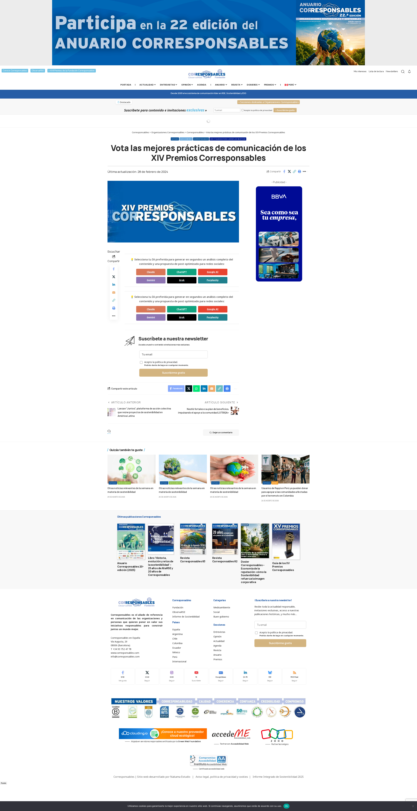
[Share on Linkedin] (114, 285)
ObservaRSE (38, 70)
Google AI (212, 271)
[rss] (294, 676)
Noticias (175, 139)
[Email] (114, 292)
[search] (402, 71)
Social (274, 483)
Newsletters (392, 71)
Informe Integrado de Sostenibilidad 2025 (278, 777)
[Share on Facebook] (284, 171)
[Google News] (221, 676)
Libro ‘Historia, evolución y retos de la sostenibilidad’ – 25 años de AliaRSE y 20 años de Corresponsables (160, 566)
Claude (151, 271)
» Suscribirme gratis (285, 110)
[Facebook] (123, 676)
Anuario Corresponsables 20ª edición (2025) (130, 566)
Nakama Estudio (180, 777)
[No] (413, 806)
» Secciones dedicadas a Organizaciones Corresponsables (268, 102)
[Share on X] (289, 171)
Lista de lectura (376, 71)
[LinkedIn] (245, 676)
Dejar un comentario (222, 432)
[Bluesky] (270, 676)
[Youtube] (196, 676)
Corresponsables (201, 139)
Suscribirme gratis (173, 372)
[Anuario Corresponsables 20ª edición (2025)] (131, 542)
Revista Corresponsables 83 (192, 559)
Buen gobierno (186, 139)
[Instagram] (172, 676)
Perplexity (213, 280)
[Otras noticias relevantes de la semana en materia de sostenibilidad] (132, 469)
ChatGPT (182, 271)
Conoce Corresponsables (15, 70)
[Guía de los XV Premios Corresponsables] (286, 542)
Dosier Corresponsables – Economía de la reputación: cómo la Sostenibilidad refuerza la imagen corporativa (253, 572)
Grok (182, 280)
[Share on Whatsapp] (196, 388)
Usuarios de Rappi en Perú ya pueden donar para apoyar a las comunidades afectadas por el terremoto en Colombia (284, 491)
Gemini (151, 280)
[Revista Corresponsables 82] (225, 539)
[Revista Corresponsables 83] (193, 539)
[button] (294, 171)
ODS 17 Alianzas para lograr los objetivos (227, 139)
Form (3, 783)
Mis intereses (360, 71)
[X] (147, 676)
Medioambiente (124, 483)
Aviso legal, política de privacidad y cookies (222, 777)
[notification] (409, 71)
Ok (286, 806)
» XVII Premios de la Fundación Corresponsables (72, 70)
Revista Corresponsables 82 (224, 559)
